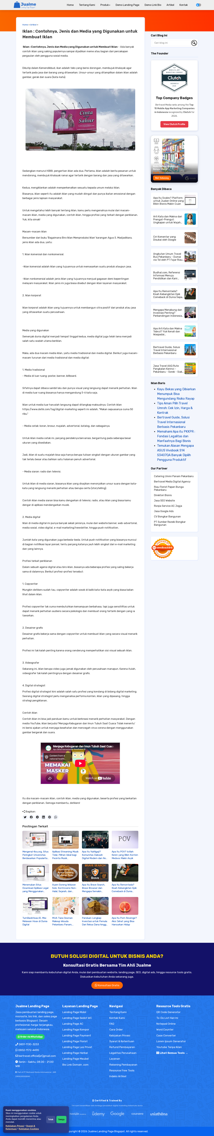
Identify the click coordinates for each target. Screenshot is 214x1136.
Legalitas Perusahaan (122, 1052)
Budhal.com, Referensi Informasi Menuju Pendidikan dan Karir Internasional (166, 275)
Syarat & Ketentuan (121, 1041)
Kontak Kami (117, 1017)
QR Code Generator (168, 1012)
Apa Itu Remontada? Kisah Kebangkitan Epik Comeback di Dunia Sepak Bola (124, 888)
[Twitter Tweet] (25, 817)
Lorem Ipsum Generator (171, 1041)
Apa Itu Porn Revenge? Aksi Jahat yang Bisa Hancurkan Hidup (124, 921)
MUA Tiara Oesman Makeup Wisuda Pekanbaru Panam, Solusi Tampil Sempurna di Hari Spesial (65, 921)
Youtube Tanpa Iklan (169, 1047)
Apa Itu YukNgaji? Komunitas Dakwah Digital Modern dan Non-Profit (95, 855)
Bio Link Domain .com (75, 1064)
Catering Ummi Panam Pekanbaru (174, 476)
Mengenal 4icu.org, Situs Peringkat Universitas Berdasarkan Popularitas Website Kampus (35, 855)
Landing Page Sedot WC (77, 1017)
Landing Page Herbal (75, 1052)
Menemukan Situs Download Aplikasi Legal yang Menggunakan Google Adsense (35, 888)
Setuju (61, 1119)
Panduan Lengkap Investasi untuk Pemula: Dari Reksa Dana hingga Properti (94, 921)
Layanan (114, 1058)
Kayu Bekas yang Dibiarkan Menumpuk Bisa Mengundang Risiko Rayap (176, 393)
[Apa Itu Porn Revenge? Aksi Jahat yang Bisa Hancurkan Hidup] (125, 906)
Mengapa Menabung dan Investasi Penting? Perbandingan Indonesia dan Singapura (167, 312)
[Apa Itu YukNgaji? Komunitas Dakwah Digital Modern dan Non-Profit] (95, 840)
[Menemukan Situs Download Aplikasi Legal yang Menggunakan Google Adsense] (35, 873)
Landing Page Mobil (74, 1012)
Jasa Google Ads (164, 511)
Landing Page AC (72, 1023)
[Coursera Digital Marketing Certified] (137, 1114)
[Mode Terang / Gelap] (198, 4)
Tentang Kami (87, 4)
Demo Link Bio (153, 4)
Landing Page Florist (75, 1041)
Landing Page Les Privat (77, 1047)
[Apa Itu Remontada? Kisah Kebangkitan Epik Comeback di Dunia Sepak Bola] (125, 873)
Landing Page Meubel (75, 1058)
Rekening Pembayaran (123, 1064)
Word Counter (164, 1029)
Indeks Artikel (117, 1076)
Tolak (50, 1119)
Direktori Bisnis (163, 495)
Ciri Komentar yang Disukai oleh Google (164, 238)
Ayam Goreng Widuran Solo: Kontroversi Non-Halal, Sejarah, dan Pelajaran (64, 888)
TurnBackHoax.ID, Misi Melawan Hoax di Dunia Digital (34, 921)
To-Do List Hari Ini (167, 1017)
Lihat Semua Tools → (173, 1052)
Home (70, 4)
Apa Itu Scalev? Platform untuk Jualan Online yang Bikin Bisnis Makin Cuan (168, 200)
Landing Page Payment (76, 1035)
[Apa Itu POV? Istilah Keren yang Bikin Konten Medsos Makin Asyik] (125, 840)
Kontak (184, 4)
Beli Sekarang (162, 178)
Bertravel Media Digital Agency (172, 481)
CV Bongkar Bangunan (167, 516)
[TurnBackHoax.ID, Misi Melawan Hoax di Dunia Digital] (35, 906)
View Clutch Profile (174, 124)
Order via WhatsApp (31, 1036)
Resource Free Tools (121, 1070)
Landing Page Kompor (75, 1029)
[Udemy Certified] (98, 1114)
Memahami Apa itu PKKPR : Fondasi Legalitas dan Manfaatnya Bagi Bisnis (176, 436)
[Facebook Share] (31, 817)
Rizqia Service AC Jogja (168, 505)
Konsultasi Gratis (108, 985)
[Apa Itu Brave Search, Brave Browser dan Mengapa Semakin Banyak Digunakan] (95, 873)
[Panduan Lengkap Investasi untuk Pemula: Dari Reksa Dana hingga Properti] (95, 906)
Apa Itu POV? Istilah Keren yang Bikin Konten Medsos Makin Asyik (125, 855)
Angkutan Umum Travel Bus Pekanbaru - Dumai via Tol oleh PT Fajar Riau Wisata (167, 256)
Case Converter (166, 1035)
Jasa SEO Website (164, 500)
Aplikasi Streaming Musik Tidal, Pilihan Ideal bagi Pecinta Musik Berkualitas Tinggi (65, 855)
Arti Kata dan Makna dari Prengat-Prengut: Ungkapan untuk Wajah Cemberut (167, 219)
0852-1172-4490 (28, 1050)
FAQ (111, 1023)
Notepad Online (166, 1023)
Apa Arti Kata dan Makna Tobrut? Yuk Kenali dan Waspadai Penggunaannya (167, 331)
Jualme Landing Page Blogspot (106, 1131)
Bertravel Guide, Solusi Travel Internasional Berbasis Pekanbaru (166, 350)
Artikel (170, 4)
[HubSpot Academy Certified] (78, 1114)
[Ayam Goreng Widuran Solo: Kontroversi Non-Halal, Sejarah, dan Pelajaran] (65, 873)
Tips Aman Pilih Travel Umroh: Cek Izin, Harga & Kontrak (175, 408)
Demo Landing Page (127, 4)
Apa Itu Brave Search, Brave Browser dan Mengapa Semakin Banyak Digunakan (93, 888)
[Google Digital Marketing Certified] (117, 1114)
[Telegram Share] (37, 817)
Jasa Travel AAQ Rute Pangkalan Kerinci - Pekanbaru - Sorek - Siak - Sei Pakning (168, 368)
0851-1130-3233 (29, 1044)
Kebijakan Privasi (15, 1126)
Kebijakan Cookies (29, 1129)
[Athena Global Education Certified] (159, 1114)
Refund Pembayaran (122, 1047)
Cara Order (116, 1029)
